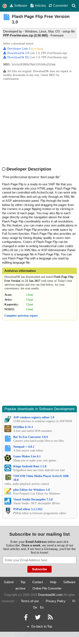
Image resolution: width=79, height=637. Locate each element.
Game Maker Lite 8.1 (27, 456)
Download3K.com (50, 594)
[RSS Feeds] (50, 618)
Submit (8, 582)
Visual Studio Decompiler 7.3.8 (33, 499)
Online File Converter (47, 588)
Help (53, 582)
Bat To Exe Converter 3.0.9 (30, 437)
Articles (40, 5)
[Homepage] (4, 6)
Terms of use (30, 601)
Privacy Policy (56, 601)
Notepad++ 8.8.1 (23, 446)
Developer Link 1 (19, 48)
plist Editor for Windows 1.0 (31, 489)
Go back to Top (41, 626)
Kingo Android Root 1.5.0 (29, 466)
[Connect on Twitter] (38, 618)
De (35, 607)
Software (20, 5)
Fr (73, 601)
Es (42, 607)
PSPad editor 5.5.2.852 (28, 509)
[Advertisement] (39, 123)
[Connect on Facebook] (26, 618)
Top (22, 582)
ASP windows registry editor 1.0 (33, 417)
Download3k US (18, 53)
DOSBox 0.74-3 (23, 427)
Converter (60, 5)
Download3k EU (18, 57)
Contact (37, 582)
